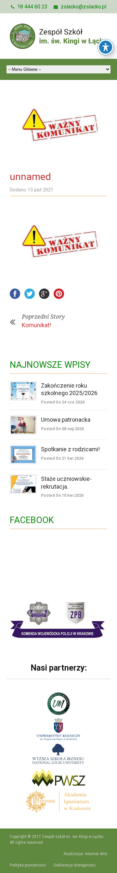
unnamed (30, 176)
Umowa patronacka (65, 419)
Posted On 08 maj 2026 (62, 429)
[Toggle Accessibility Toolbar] (105, 47)
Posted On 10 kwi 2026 (62, 495)
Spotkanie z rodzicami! (70, 449)
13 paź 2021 (40, 190)
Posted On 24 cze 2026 (62, 402)
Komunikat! (36, 325)
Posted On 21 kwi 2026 (62, 458)
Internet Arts (96, 854)
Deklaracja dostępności (75, 865)
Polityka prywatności (28, 865)
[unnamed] (58, 126)
